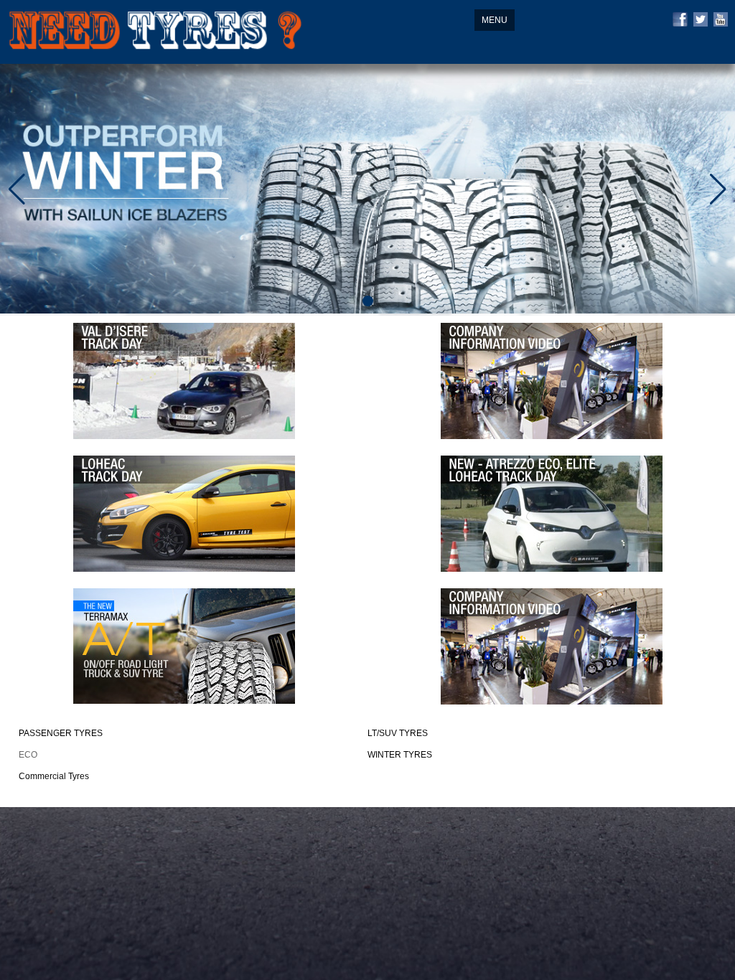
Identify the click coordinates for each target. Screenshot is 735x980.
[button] (367, 301)
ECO (28, 755)
